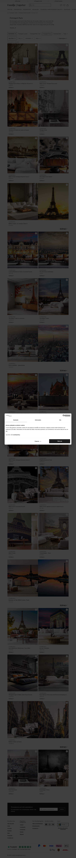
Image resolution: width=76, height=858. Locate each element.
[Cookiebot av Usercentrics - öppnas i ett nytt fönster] (63, 416)
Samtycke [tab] (15, 420)
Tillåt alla (59, 441)
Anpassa (37, 441)
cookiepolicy (16, 434)
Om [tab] (60, 420)
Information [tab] (38, 420)
